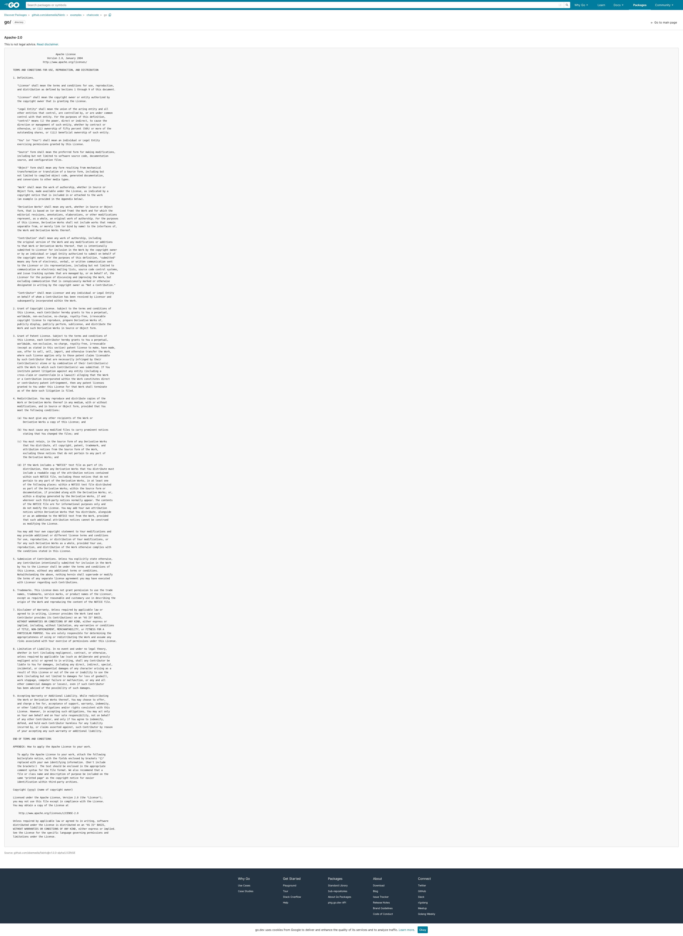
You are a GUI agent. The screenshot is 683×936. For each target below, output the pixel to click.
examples (75, 14)
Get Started (292, 879)
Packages (640, 5)
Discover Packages (15, 14)
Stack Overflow (292, 896)
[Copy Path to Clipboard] (110, 15)
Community (663, 5)
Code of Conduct (383, 913)
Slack (421, 896)
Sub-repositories (337, 891)
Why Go (580, 5)
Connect (424, 879)
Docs (617, 5)
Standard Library (338, 885)
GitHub (422, 891)
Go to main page (665, 22)
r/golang (423, 902)
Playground (289, 885)
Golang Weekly (426, 913)
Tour (285, 891)
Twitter (422, 885)
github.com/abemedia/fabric (48, 14)
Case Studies (245, 891)
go (105, 14)
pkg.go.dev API (337, 902)
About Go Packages (339, 896)
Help (285, 902)
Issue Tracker (381, 896)
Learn (601, 5)
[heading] (15, 5)
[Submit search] (567, 5)
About (377, 879)
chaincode (93, 14)
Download (379, 885)
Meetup (422, 908)
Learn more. (407, 930)
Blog (375, 891)
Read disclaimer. (48, 44)
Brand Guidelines (383, 908)
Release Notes (381, 902)
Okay (422, 930)
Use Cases (244, 885)
